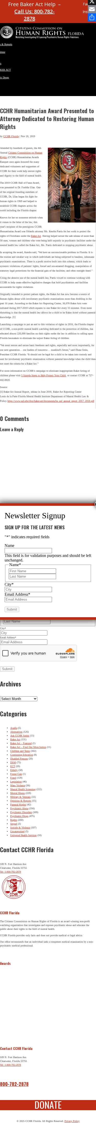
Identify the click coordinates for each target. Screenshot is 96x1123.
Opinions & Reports (20, 800)
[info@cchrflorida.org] (68, 6)
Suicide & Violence (20, 827)
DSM (13, 762)
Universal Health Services (23, 835)
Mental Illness (17, 793)
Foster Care (16, 774)
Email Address (8, 637)
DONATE (48, 1104)
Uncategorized (17, 831)
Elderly (14, 770)
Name (9, 545)
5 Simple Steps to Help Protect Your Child (43, 375)
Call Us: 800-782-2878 (34, 15)
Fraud (13, 777)
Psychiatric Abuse (19, 808)
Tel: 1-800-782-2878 (10, 871)
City (3, 628)
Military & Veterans (20, 797)
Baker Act (36, 236)
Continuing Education (21, 754)
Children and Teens (20, 751)
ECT (12, 766)
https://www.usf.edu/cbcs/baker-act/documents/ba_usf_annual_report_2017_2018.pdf (50, 401)
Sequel (13, 823)
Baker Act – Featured (21, 743)
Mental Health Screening (23, 789)
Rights (13, 819)
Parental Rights (18, 804)
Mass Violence (17, 785)
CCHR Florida (11, 136)
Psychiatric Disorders (21, 812)
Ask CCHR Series (19, 735)
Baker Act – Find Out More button (28, 747)
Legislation (16, 781)
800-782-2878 (14, 1084)
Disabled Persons (19, 758)
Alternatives (16, 731)
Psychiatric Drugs (19, 816)
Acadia (13, 728)
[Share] (92, 17)
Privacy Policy (72, 1121)
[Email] (92, 9)
